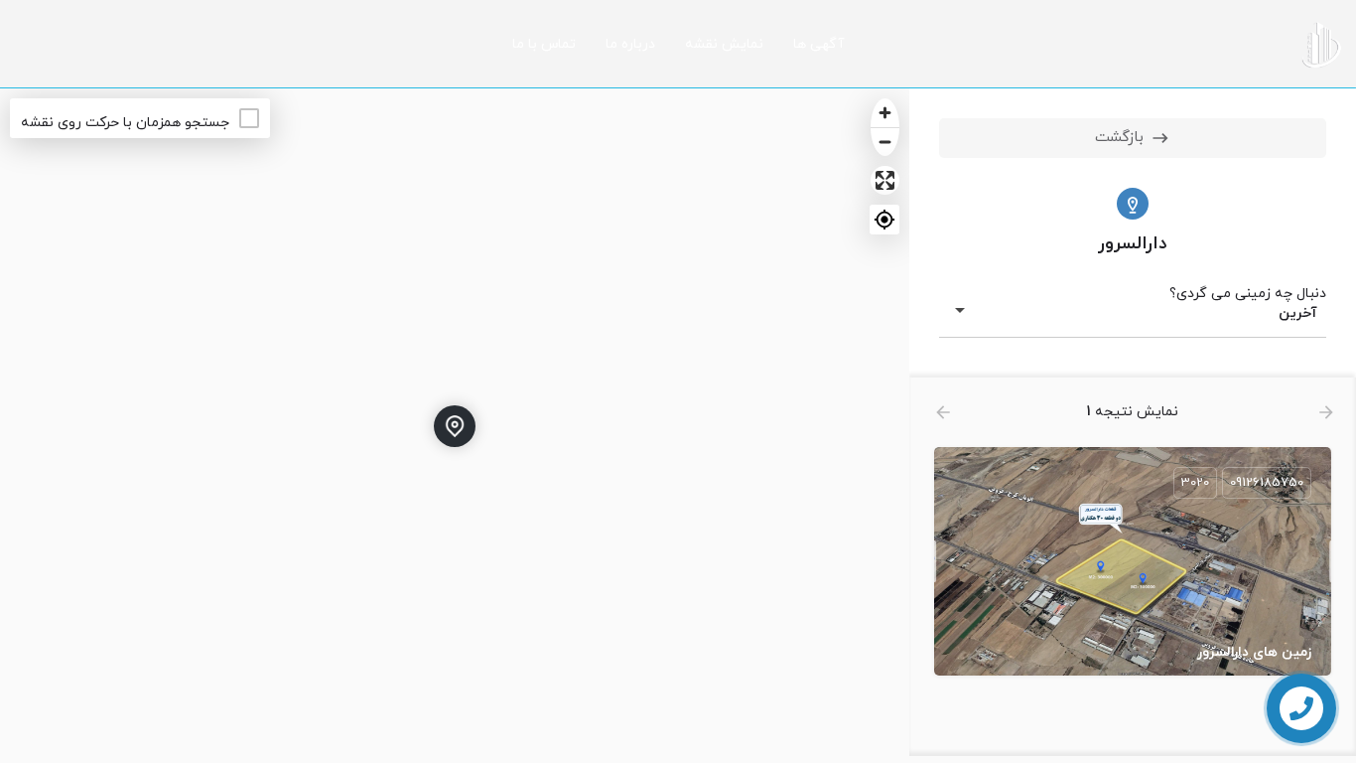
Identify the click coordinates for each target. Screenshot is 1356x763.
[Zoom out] (885, 141)
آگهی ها (818, 44)
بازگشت (1119, 137)
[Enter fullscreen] (885, 180)
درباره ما (630, 44)
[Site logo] (1319, 43)
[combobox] (1132, 314)
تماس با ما (544, 44)
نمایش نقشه (724, 44)
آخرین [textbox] (1298, 313)
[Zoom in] (885, 112)
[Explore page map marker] (454, 426)
